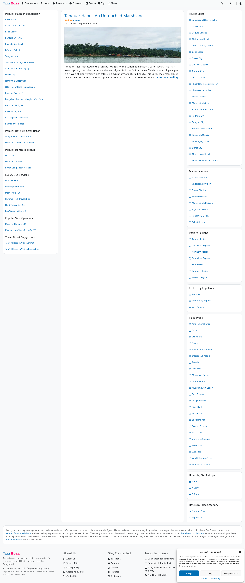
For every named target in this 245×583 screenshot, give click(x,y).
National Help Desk (157, 574)
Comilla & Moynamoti (202, 45)
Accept (189, 573)
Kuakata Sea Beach (14, 44)
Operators (78, 3)
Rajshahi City (198, 115)
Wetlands (196, 451)
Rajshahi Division (200, 209)
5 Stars (195, 494)
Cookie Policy (204, 579)
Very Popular (198, 307)
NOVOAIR (10, 155)
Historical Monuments (203, 349)
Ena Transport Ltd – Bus (16, 211)
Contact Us (71, 576)
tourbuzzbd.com (14, 539)
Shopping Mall (199, 419)
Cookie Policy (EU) (75, 571)
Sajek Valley (10, 31)
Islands (195, 362)
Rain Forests (198, 394)
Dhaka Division (199, 190)
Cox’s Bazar (10, 19)
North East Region (201, 245)
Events (92, 3)
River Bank (197, 407)
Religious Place (199, 400)
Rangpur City (198, 122)
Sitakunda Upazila (200, 135)
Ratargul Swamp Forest (16, 93)
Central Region (199, 239)
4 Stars (195, 487)
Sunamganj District (201, 141)
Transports (61, 3)
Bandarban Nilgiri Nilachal (204, 20)
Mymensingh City (200, 103)
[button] (240, 552)
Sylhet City (10, 74)
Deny (210, 573)
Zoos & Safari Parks (201, 464)
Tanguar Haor (12, 56)
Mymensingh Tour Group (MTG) (20, 230)
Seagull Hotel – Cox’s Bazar (18, 136)
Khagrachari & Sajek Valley (205, 83)
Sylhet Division (199, 222)
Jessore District (199, 77)
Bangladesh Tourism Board (161, 558)
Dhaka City (197, 58)
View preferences (231, 573)
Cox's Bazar (197, 51)
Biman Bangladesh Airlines (18, 167)
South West (197, 264)
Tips (103, 3)
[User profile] (240, 3)
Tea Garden (197, 432)
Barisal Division (199, 177)
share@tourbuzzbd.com (192, 533)
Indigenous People (201, 355)
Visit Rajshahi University (16, 117)
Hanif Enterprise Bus (15, 205)
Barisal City (197, 26)
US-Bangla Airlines (14, 161)
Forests (195, 343)
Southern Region (200, 271)
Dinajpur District (200, 64)
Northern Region (200, 251)
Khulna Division (199, 196)
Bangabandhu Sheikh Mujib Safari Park (24, 99)
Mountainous (198, 381)
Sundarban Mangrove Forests (19, 62)
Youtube (115, 563)
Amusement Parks (201, 323)
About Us (70, 558)
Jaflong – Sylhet (12, 50)
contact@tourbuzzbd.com (18, 533)
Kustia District (199, 96)
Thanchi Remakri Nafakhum (205, 160)
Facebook (116, 558)
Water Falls (197, 445)
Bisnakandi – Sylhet (14, 105)
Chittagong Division (201, 183)
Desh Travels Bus (13, 192)
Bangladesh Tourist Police (160, 563)
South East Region (201, 258)
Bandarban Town (13, 37)
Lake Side (196, 368)
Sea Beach (197, 413)
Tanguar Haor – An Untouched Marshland (104, 17)
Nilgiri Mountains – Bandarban (20, 87)
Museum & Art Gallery (202, 387)
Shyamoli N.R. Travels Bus (17, 198)
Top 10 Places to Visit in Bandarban (22, 249)
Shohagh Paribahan (14, 186)
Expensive (197, 517)
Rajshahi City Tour (13, 111)
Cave (194, 330)
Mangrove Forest (200, 375)
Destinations (31, 3)
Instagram (116, 576)
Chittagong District (201, 39)
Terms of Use (72, 563)
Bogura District (199, 32)
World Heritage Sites (202, 458)
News (114, 3)
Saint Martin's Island (15, 25)
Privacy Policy (215, 579)
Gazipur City (198, 71)
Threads (115, 571)
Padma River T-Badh (14, 123)
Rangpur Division (200, 215)
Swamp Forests (199, 426)
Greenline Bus (12, 180)
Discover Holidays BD (15, 224)
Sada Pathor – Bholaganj (17, 68)
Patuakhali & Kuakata (202, 109)
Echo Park (197, 336)
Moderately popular (201, 300)
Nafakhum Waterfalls (15, 80)
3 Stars (195, 481)
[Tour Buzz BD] (11, 3)
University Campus (201, 439)
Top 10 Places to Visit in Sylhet (19, 242)
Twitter (114, 567)
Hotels (47, 3)
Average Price (198, 511)
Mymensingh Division (202, 203)
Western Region (199, 277)
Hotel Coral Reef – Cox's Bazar (19, 142)
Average (196, 294)
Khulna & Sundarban (202, 90)
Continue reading (167, 77)
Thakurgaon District (201, 154)
